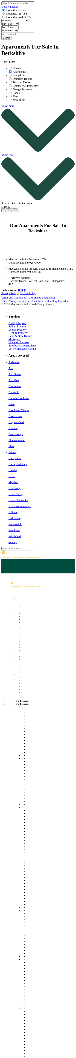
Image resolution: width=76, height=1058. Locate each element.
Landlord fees (29, 643)
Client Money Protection (15, 301)
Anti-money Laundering (41, 297)
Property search (30, 628)
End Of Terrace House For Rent (40, 784)
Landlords (22, 637)
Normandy (14, 488)
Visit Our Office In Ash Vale (39, 845)
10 (9, 210)
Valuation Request (18, 342)
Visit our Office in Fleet (40, 745)
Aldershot (13, 362)
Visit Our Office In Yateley (42, 995)
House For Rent (36, 712)
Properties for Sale (16, 10)
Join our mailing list (32, 683)
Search (6, 38)
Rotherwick (15, 524)
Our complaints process (35, 686)
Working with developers (35, 671)
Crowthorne (15, 416)
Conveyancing (29, 619)
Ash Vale (13, 380)
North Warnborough (19, 506)
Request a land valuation (36, 658)
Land (19, 652)
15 (15, 210)
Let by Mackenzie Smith (22, 348)
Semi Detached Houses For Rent (40, 750)
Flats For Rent (35, 727)
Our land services (31, 655)
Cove (11, 404)
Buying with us (30, 604)
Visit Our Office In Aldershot (37, 1046)
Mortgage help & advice (35, 607)
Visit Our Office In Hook (40, 946)
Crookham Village (18, 410)
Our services (28, 640)
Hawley (12, 470)
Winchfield (14, 536)
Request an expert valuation (37, 613)
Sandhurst (14, 530)
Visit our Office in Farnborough (36, 793)
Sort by (5, 203)
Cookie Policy (28, 293)
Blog (24, 689)
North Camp (15, 494)
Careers (26, 680)
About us (26, 677)
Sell (18, 610)
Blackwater (14, 386)
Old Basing (14, 518)
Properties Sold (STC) (18, 17)
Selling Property (17, 326)
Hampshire (14, 458)
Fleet (11, 446)
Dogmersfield (16, 422)
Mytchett (13, 482)
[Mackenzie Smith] (21, 557)
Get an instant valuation (35, 616)
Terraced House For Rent (41, 788)
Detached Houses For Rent (39, 723)
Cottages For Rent (37, 730)
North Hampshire (18, 500)
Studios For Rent (36, 718)
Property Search (31, 601)
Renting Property (18, 332)
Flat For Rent (34, 776)
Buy (18, 597)
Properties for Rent (16, 13)
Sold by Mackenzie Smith (22, 345)
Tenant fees (28, 634)
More (19, 674)
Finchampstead (16, 440)
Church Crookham (18, 398)
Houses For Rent (36, 809)
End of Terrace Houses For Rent (40, 735)
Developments (24, 662)
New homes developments (37, 668)
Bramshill (13, 392)
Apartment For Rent (38, 715)
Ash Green (14, 374)
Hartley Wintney (17, 464)
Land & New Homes (20, 335)
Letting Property (17, 329)
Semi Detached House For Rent (40, 799)
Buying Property (17, 323)
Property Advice (30, 692)
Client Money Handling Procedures (50, 301)
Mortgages (14, 339)
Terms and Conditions (13, 297)
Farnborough (15, 434)
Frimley (12, 452)
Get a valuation (9, 6)
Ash (10, 368)
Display (6, 206)
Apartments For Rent (39, 813)
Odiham (12, 512)
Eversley (13, 428)
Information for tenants (34, 631)
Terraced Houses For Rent (39, 742)
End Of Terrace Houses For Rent (40, 833)
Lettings (20, 625)
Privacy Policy (9, 293)
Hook (11, 476)
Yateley (12, 542)
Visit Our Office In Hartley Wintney (41, 897)
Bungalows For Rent (39, 755)
